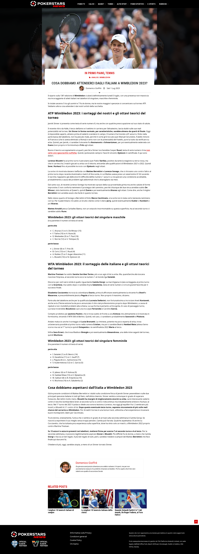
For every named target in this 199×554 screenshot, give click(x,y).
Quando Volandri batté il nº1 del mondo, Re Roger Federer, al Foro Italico (129, 512)
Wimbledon (105, 77)
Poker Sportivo (137, 4)
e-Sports (151, 4)
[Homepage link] (47, 4)
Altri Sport (122, 4)
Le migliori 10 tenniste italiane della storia (96, 511)
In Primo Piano (94, 73)
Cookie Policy (76, 540)
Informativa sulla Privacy (80, 533)
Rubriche (163, 4)
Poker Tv (81, 4)
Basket (101, 4)
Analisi (94, 77)
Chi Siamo (74, 544)
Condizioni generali (78, 536)
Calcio (91, 4)
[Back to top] (196, 522)
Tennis (110, 4)
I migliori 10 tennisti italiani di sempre (61, 511)
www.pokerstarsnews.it (141, 541)
